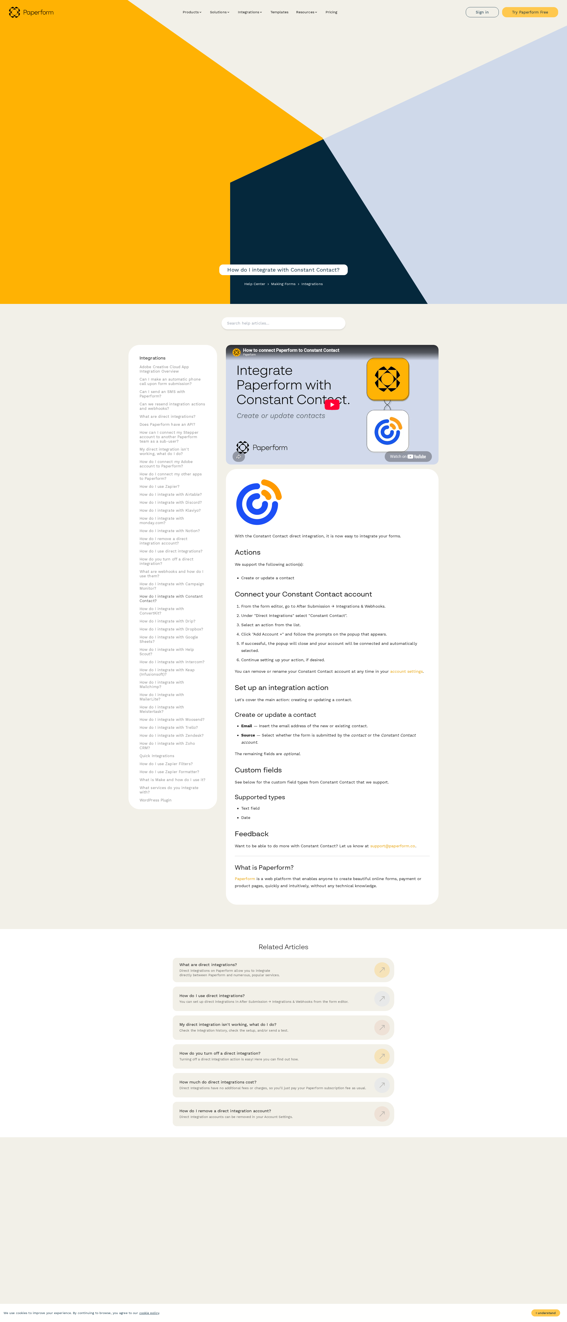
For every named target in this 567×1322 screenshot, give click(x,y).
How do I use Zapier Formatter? (169, 772)
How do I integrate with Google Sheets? (169, 639)
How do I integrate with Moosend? (172, 719)
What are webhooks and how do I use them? (171, 573)
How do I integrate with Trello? (169, 727)
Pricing (332, 12)
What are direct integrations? (167, 416)
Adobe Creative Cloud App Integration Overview (164, 369)
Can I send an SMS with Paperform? (162, 393)
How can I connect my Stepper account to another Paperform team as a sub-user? (169, 436)
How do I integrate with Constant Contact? (171, 598)
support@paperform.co (392, 846)
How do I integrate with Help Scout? (167, 651)
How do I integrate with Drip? (167, 621)
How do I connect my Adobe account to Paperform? (166, 463)
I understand (546, 1313)
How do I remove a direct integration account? (163, 541)
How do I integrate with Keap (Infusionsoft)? (167, 672)
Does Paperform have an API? (167, 424)
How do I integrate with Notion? (170, 531)
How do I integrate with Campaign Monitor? (172, 586)
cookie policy (149, 1313)
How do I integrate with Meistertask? (162, 709)
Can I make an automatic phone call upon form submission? (170, 381)
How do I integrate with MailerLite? (162, 696)
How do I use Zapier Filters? (166, 764)
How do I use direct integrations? (171, 551)
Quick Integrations (157, 756)
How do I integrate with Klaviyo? (170, 510)
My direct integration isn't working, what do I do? (164, 451)
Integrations (312, 284)
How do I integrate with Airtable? (171, 494)
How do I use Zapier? (159, 486)
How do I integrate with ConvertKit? (162, 611)
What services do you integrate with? (169, 789)
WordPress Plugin (156, 800)
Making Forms (283, 284)
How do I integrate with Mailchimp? (162, 684)
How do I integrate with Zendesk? (172, 735)
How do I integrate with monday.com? (162, 520)
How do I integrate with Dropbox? (171, 629)
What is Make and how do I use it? (172, 780)
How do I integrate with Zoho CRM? (167, 745)
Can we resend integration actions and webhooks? (172, 406)
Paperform (245, 878)
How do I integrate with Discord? (171, 502)
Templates (279, 12)
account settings (406, 671)
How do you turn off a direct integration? (166, 561)
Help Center (254, 284)
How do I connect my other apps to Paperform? (171, 476)
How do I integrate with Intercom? (172, 662)
